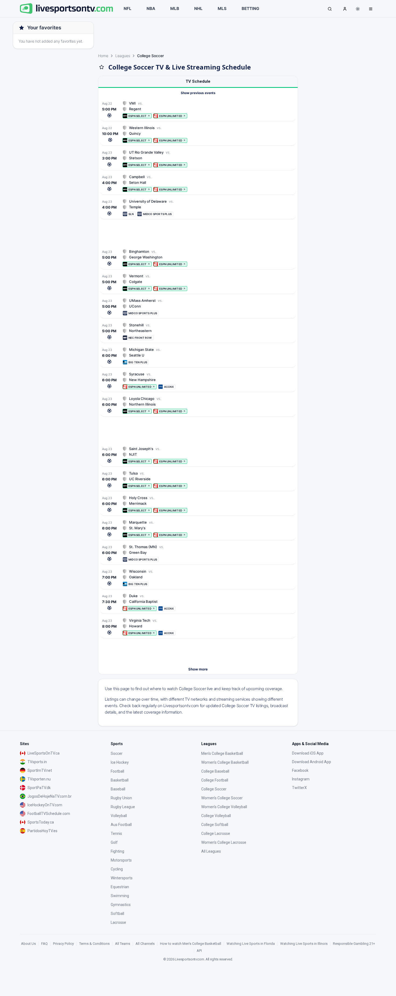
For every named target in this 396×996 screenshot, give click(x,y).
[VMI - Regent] (198, 109)
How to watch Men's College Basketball (190, 944)
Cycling (117, 869)
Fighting (117, 851)
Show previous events (198, 93)
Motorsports (121, 860)
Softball (117, 913)
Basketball (119, 780)
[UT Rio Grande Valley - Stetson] (198, 158)
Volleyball (119, 816)
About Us (28, 944)
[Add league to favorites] (101, 67)
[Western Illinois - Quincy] (198, 134)
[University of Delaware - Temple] (198, 207)
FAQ (44, 944)
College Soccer (214, 789)
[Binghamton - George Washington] (198, 257)
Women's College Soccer (222, 798)
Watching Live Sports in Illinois (304, 944)
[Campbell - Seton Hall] (198, 183)
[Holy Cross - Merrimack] (198, 504)
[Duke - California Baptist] (198, 602)
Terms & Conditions (94, 944)
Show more (198, 669)
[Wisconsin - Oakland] (198, 577)
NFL (127, 8)
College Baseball (215, 771)
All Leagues (211, 851)
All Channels (145, 944)
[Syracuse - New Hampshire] (198, 380)
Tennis (116, 833)
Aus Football (121, 824)
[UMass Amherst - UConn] (198, 306)
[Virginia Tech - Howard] (198, 626)
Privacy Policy (63, 944)
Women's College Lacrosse (223, 842)
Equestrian (120, 887)
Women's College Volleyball (224, 807)
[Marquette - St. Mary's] (198, 528)
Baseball (118, 789)
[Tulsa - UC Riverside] (198, 479)
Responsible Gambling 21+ (354, 944)
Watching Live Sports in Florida (251, 944)
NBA (151, 8)
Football (117, 771)
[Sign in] (344, 8)
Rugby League (123, 807)
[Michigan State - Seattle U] (198, 355)
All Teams (122, 944)
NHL (198, 8)
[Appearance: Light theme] (358, 9)
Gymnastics (121, 904)
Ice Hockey (120, 762)
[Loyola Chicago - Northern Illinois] (198, 404)
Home (103, 55)
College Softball (214, 824)
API (199, 951)
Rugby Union (121, 798)
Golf (114, 842)
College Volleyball (216, 816)
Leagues (122, 55)
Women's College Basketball (225, 762)
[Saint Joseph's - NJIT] (198, 455)
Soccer (117, 753)
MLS (222, 8)
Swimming (120, 896)
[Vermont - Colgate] (198, 282)
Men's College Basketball (222, 753)
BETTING (250, 8)
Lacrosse (118, 922)
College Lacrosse (215, 833)
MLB (174, 8)
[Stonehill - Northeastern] (198, 331)
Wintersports (122, 878)
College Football (214, 780)
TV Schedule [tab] (198, 81)
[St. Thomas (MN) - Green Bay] (198, 553)
